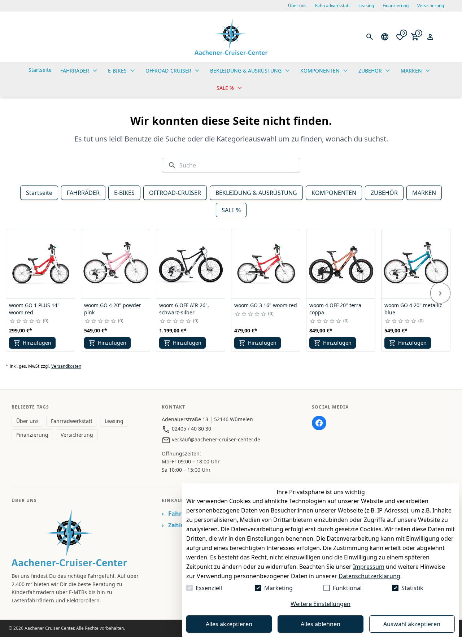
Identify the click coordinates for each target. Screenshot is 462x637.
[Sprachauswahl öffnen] (385, 37)
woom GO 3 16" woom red (265, 305)
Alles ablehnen (320, 624)
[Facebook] (319, 423)
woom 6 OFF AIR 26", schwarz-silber (184, 309)
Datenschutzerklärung (369, 576)
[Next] (440, 293)
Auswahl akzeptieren (411, 624)
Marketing (278, 588)
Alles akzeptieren (229, 624)
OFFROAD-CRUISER (175, 193)
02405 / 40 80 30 (190, 428)
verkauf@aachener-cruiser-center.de (215, 439)
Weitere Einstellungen (320, 604)
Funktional (347, 588)
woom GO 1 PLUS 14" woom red (34, 309)
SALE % (231, 210)
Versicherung (430, 6)
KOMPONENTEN (333, 193)
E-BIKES (124, 193)
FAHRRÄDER (83, 193)
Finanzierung (396, 6)
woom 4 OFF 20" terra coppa (335, 309)
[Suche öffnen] (369, 37)
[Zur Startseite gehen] (231, 37)
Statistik (412, 588)
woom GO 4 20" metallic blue (413, 309)
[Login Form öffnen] (430, 37)
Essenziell (209, 588)
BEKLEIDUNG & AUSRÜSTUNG (256, 193)
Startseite (39, 193)
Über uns (297, 6)
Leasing (366, 6)
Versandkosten (66, 366)
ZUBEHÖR (384, 193)
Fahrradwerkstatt (332, 6)
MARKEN (424, 193)
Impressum (368, 567)
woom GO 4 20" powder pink (112, 309)
